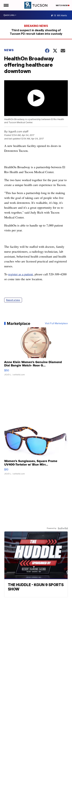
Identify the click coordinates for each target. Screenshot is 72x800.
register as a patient (20, 274)
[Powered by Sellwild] (63, 528)
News (9, 50)
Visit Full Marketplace (56, 323)
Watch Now (62, 5)
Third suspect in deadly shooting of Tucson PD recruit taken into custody (36, 31)
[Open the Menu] (6, 5)
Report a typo (13, 300)
